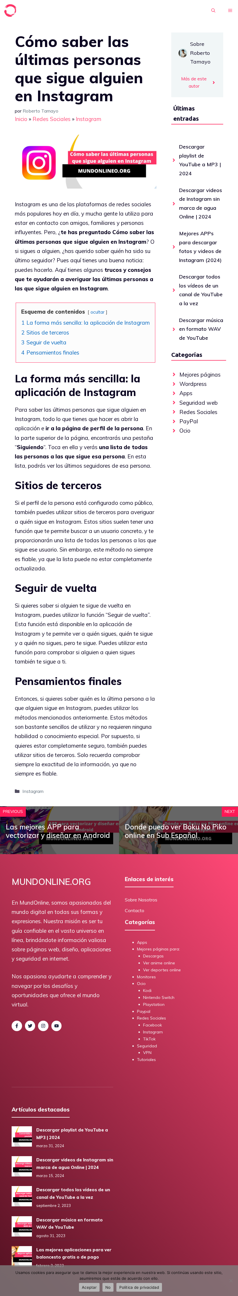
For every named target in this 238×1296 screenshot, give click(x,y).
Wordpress (193, 383)
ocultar (97, 312)
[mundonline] (10, 10)
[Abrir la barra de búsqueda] (213, 10)
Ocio (184, 430)
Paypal (143, 1011)
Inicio (21, 118)
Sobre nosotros (141, 900)
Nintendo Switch (158, 997)
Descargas (153, 956)
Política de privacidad (139, 1287)
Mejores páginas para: (158, 949)
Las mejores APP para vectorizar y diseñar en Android (58, 831)
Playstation (154, 1004)
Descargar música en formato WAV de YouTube (201, 329)
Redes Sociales (52, 118)
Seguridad (147, 1046)
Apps (185, 393)
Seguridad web (198, 402)
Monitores (146, 976)
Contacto (134, 910)
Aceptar (89, 1287)
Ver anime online (159, 963)
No (108, 1287)
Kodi (147, 990)
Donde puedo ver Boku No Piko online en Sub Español (175, 831)
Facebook (152, 1025)
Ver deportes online (162, 970)
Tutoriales (146, 1059)
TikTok (149, 1039)
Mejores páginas (200, 374)
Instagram (88, 118)
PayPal (188, 421)
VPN (147, 1052)
